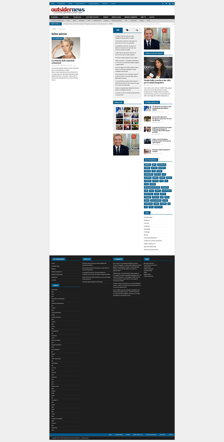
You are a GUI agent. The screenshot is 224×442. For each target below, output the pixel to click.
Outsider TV (55, 400)
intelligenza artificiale (152, 187)
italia (151, 191)
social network (156, 200)
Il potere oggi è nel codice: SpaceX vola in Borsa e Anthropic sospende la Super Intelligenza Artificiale (127, 69)
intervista (165, 187)
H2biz (145, 272)
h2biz (146, 184)
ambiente (147, 164)
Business (147, 171)
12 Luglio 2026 (156, 134)
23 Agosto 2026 (156, 112)
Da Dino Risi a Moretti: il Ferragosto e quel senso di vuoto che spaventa (126, 42)
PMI (126, 20)
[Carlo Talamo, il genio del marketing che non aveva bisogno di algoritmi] (135, 127)
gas (166, 181)
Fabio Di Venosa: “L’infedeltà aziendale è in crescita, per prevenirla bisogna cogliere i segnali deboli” (127, 62)
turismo (163, 204)
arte (154, 164)
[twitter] (166, 3)
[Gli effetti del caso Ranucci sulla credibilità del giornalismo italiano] (119, 109)
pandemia (147, 197)
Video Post (54, 428)
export (169, 178)
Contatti (113, 3)
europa (162, 178)
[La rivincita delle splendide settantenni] (66, 48)
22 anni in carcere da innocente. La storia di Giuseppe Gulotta (127, 286)
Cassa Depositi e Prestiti (150, 265)
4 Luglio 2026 (156, 144)
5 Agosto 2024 (149, 85)
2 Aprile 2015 (56, 65)
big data (154, 168)
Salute (151, 17)
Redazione (105, 3)
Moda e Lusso (55, 386)
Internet (54, 372)
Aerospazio (55, 289)
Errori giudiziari (55, 349)
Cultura (65, 17)
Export (53, 354)
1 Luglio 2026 (156, 153)
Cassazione (133, 20)
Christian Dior (147, 267)
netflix (163, 194)
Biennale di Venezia (149, 263)
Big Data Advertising (94, 3)
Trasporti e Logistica (57, 419)
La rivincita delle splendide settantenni (63, 61)
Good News (55, 363)
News (53, 396)
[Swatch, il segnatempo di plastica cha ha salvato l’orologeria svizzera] (119, 127)
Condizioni (147, 226)
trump (156, 204)
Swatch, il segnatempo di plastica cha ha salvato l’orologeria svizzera (127, 89)
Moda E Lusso (116, 17)
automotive (161, 164)
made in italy (149, 194)
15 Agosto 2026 (156, 122)
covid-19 (157, 174)
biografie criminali (117, 20)
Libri (53, 382)
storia (165, 200)
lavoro (158, 191)
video (151, 207)
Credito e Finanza (56, 317)
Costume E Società (92, 17)
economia (148, 178)
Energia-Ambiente (56, 345)
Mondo (105, 17)
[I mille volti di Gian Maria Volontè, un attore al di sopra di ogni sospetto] (119, 115)
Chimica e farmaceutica (58, 303)
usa (146, 207)
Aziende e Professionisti (58, 299)
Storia (53, 414)
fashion (155, 181)
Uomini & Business (148, 276)
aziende (147, 168)
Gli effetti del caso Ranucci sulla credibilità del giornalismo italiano (124, 37)
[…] (55, 80)
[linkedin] (173, 3)
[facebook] (162, 3)
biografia (162, 168)
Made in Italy (97, 20)
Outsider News (61, 3)
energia (155, 178)
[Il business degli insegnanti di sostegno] (127, 115)
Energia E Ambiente (131, 17)
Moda (74, 20)
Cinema (142, 20)
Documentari (55, 331)
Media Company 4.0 (80, 3)
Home (52, 3)
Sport (148, 20)
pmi (162, 197)
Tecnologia (77, 17)
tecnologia (148, 204)
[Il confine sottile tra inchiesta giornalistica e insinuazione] (127, 127)
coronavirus (149, 174)
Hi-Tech (54, 368)
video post (158, 207)
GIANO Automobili (148, 269)
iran (146, 191)
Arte (89, 20)
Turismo (106, 20)
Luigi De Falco (147, 274)
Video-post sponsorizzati (151, 249)
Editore (70, 3)
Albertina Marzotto (67, 65)
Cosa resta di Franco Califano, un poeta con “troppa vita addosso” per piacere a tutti (126, 294)
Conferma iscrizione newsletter (153, 241)
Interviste (54, 377)
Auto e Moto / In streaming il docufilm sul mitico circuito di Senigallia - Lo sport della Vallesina (125, 264)
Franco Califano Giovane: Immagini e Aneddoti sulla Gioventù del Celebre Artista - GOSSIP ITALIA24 (126, 291)
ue (169, 204)
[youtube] (169, 3)
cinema (159, 171)
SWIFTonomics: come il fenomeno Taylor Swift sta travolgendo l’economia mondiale (126, 279)
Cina (68, 20)
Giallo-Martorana (56, 359)
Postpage (146, 232)
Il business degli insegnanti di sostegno (126, 58)
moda (156, 194)
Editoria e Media (56, 340)
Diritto (143, 17)
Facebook (148, 181)
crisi (163, 174)
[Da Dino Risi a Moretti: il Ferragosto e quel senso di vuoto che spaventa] (127, 109)
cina (153, 171)
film (161, 181)
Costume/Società (56, 313)
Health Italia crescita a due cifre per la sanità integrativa (157, 81)
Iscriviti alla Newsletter (150, 238)
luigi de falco (166, 191)
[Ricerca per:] (163, 24)
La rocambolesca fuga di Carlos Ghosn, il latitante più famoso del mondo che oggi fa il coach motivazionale (127, 83)
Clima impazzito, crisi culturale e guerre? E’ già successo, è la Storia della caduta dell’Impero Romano (126, 76)
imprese (152, 184)
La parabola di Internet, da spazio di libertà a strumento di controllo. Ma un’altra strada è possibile (125, 48)
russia (147, 200)
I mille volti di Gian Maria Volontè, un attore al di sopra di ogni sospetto (125, 54)
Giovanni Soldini (148, 271)
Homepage (147, 229)
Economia (54, 17)
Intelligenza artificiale (57, 20)
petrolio (155, 197)
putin (167, 197)
